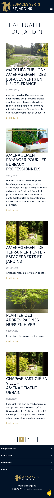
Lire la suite (12, 117)
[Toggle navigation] (50, 9)
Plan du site (6, 455)
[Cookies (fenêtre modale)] (49, 493)
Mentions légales (27, 485)
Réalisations (6, 462)
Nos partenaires (8, 448)
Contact (4, 469)
